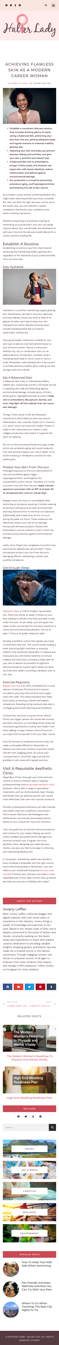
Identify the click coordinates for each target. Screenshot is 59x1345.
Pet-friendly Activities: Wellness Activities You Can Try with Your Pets (37, 1286)
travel (29, 1149)
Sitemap (35, 1340)
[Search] (52, 1127)
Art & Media (29, 1170)
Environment (29, 1233)
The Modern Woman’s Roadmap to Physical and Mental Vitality (29, 1058)
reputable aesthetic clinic (41, 784)
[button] (46, 5)
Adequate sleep (11, 611)
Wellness (30, 56)
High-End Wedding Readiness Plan (29, 1097)
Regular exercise (11, 685)
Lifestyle (29, 1191)
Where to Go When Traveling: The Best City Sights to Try (37, 1307)
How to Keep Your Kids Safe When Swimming (37, 1264)
